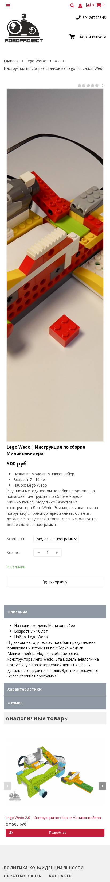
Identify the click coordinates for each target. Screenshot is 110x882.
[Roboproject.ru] (24, 28)
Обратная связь (22, 876)
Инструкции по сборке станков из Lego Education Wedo (54, 68)
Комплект (16, 538)
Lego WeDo (37, 60)
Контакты (61, 876)
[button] (7, 786)
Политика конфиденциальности (44, 868)
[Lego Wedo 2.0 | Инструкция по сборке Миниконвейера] (55, 772)
